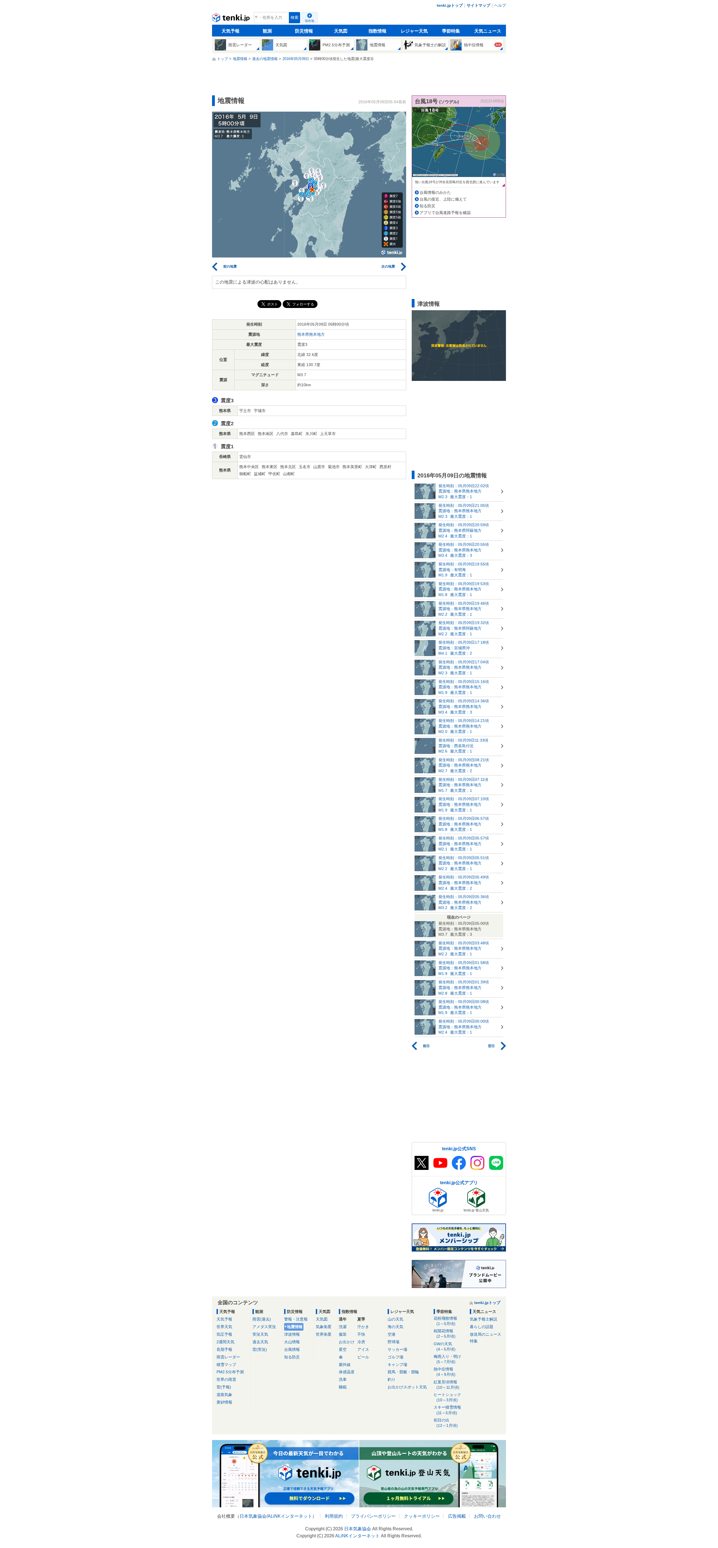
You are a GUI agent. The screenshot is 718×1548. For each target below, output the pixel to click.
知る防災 (427, 206)
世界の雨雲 (226, 1379)
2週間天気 (225, 1342)
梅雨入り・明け (447, 1359)
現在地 (309, 20)
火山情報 (292, 1342)
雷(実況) (259, 1349)
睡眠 (343, 1387)
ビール (363, 1357)
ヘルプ (500, 5)
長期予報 (224, 1349)
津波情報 (292, 1334)
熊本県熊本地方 (311, 334)
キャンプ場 (397, 1364)
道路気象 (224, 1394)
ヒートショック (447, 1397)
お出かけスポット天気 (407, 1387)
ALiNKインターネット (290, 1516)
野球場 (393, 1342)
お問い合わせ (487, 1516)
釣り (391, 1379)
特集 (474, 1341)
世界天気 (224, 1326)
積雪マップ (226, 1364)
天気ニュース (487, 31)
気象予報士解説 (483, 1319)
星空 (343, 1349)
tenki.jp (231, 19)
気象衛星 (324, 1326)
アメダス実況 (264, 1326)
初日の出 (446, 1423)
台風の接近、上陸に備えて (443, 199)
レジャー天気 (414, 31)
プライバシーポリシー (373, 1516)
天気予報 (231, 31)
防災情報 (304, 31)
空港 (391, 1334)
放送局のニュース (485, 1334)
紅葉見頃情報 (446, 1385)
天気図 (341, 31)
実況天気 (260, 1334)
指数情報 (377, 31)
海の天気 (395, 1326)
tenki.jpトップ (450, 5)
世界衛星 (324, 1334)
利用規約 (334, 1516)
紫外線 (345, 1364)
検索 (294, 17)
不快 (361, 1334)
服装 (343, 1334)
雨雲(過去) (261, 1319)
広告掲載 (457, 1516)
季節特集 (451, 31)
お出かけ (347, 1342)
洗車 (343, 1379)
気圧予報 (224, 1334)
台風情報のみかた (435, 192)
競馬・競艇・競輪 (403, 1372)
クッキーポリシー (422, 1516)
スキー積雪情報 (447, 1410)
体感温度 (347, 1372)
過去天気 (260, 1342)
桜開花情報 (444, 1333)
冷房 (361, 1342)
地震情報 (295, 1326)
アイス (363, 1349)
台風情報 (292, 1349)
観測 (267, 31)
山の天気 (395, 1319)
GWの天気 (444, 1346)
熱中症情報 (444, 1372)
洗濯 (343, 1326)
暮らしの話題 (481, 1326)
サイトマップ (478, 5)
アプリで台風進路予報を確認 (445, 213)
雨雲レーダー (228, 1357)
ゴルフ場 (395, 1357)
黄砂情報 (224, 1402)
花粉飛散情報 (445, 1321)
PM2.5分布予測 (230, 1372)
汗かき (363, 1326)
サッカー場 (397, 1349)
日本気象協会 (253, 1516)
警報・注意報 (296, 1319)
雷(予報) (224, 1387)
